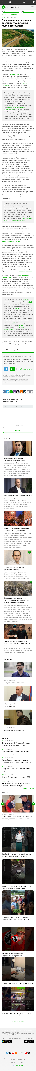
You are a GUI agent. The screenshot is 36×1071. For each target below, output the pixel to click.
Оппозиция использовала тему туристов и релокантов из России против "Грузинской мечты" (16, 600)
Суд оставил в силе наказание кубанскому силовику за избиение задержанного (17, 817)
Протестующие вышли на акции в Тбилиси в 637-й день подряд (16, 529)
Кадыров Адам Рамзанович (14, 730)
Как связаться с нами (15, 1038)
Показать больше (18, 1021)
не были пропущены (25, 271)
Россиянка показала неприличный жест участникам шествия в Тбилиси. (16, 1014)
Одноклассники (9, 329)
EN (6, 2)
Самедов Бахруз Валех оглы (14, 682)
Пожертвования (30, 1038)
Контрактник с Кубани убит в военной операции (16, 769)
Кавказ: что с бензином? (11, 12)
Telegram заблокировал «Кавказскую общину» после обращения (15, 954)
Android (17, 308)
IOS (22, 308)
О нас (3, 1038)
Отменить (18, 430)
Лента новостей (12, 14)
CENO (30, 302)
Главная (4, 14)
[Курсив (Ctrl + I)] (9, 406)
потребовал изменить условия (11, 241)
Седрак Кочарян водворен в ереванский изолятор (14, 568)
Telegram (25, 300)
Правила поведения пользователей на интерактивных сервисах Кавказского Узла (18, 1058)
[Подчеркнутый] (13, 406)
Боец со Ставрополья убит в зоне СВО (16, 777)
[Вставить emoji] (22, 406)
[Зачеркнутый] (17, 406)
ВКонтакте (20, 327)
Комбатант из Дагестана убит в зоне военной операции (15, 752)
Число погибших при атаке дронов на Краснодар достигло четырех (16, 784)
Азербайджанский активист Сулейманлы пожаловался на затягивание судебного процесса (16, 460)
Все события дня (28, 788)
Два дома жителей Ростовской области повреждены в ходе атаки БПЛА (16, 744)
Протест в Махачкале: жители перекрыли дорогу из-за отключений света (17, 887)
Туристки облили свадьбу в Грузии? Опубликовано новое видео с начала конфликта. (15, 919)
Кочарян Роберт (9, 706)
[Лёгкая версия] (10, 2)
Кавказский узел (14, 74)
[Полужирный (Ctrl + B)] (5, 406)
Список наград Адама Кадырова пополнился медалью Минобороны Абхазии (17, 643)
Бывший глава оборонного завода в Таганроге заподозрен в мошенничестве (16, 761)
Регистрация (18, 425)
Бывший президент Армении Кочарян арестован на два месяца (18, 496)
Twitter (14, 323)
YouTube (20, 325)
